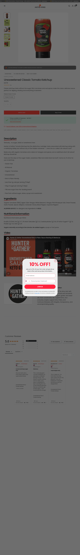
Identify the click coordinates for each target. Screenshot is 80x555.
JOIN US (40, 287)
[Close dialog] (55, 260)
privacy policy (37, 293)
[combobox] (27, 281)
